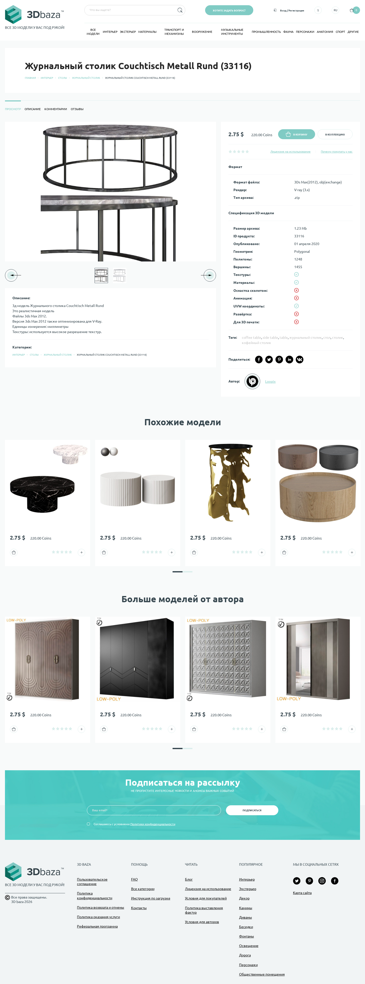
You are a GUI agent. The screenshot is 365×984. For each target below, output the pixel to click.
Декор (244, 898)
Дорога (245, 955)
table (284, 338)
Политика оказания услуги (98, 917)
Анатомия (325, 31)
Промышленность (266, 31)
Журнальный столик (86, 78)
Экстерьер (128, 31)
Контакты (139, 908)
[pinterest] (279, 359)
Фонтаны (246, 936)
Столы (62, 78)
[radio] (230, 151)
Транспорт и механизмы (174, 31)
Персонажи (305, 31)
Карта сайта (302, 893)
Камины (245, 908)
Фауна (288, 31)
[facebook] (259, 359)
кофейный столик (256, 343)
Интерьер (110, 31)
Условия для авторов (202, 922)
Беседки (246, 927)
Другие (353, 31)
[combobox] (129, 10)
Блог (189, 879)
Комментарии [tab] (55, 109)
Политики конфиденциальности (152, 824)
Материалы (147, 31)
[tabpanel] (182, 259)
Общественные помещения (262, 974)
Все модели (93, 31)
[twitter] (269, 359)
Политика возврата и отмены (100, 907)
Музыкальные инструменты (232, 31)
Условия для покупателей (206, 898)
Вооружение (202, 31)
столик (337, 338)
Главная (30, 78)
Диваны (245, 917)
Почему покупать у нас (337, 151)
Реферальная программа (97, 926)
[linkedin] (289, 359)
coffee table (251, 338)
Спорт (340, 31)
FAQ (134, 879)
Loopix (270, 382)
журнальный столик (305, 338)
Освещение (248, 946)
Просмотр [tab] (13, 109)
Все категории (142, 889)
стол (326, 338)
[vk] (299, 359)
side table (270, 338)
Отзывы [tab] (77, 109)
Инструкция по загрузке (150, 898)
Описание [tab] (33, 109)
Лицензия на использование (290, 151)
